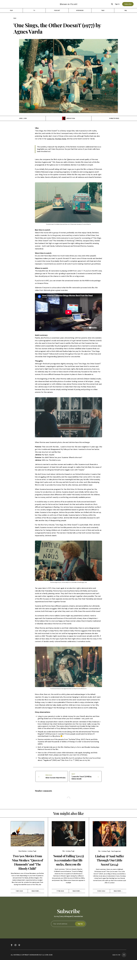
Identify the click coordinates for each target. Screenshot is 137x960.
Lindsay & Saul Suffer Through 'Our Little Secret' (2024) (109, 860)
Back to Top (116, 955)
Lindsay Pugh (70, 118)
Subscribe (127, 4)
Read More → (36, 891)
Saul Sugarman (116, 851)
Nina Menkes (23, 851)
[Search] (112, 4)
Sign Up (80, 924)
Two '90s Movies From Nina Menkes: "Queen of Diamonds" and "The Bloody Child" (27, 862)
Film (15, 18)
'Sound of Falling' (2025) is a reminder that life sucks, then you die (68, 860)
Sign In (117, 4)
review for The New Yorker (56, 139)
